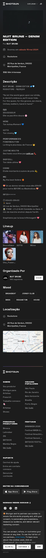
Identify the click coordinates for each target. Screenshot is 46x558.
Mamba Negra (9, 444)
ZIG (4, 436)
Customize (22, 547)
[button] (38, 278)
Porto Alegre (31, 404)
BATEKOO (7, 440)
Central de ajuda (11, 462)
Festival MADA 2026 (34, 430)
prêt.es (29, 153)
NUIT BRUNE (12, 43)
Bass (8, 300)
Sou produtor (9, 386)
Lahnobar (7, 432)
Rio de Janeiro (32, 392)
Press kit (7, 397)
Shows (6, 411)
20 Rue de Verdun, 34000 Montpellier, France (19, 324)
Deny (39, 547)
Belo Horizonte (32, 396)
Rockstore (12, 316)
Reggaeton (21, 300)
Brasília (28, 400)
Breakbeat (11, 293)
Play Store (32, 492)
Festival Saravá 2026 (35, 438)
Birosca (6, 428)
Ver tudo (29, 408)
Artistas (7, 408)
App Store (13, 492)
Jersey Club (28, 293)
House (37, 300)
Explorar (31, 4)
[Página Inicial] (11, 3)
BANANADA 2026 (32, 426)
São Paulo (30, 388)
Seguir (39, 278)
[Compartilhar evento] (41, 4)
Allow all (9, 547)
